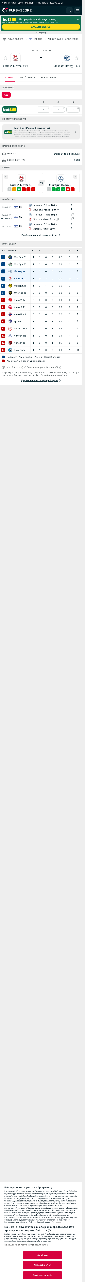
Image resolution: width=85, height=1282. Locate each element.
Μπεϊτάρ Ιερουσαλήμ (21, 292)
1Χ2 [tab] (6, 94)
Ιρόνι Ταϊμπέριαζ (21, 350)
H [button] (52, 250)
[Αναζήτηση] (69, 10)
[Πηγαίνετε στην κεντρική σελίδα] (20, 10)
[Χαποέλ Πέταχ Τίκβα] (10, 336)
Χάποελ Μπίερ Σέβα (21, 307)
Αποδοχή (42, 1255)
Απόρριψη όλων (42, 1265)
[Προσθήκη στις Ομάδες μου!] (5, 58)
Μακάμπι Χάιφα (21, 264)
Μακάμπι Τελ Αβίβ (21, 257)
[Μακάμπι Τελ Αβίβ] (10, 257)
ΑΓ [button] (33, 250)
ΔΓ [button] (69, 250)
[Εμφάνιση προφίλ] (15, 58)
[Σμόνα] (10, 321)
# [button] (2, 250)
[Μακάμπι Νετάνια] (10, 286)
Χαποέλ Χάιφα (21, 314)
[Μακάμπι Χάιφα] (10, 264)
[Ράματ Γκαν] (10, 329)
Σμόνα (17, 321)
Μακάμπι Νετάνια (21, 285)
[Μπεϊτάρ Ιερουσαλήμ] (10, 293)
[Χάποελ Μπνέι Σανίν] (10, 279)
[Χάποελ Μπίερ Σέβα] (10, 307)
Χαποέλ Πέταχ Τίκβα (21, 335)
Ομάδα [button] (12, 250)
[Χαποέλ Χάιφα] (10, 314)
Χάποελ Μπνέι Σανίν (15, 66)
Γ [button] (60, 250)
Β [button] (77, 250)
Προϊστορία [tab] (27, 77)
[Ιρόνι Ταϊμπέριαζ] (10, 350)
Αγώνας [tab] (10, 77)
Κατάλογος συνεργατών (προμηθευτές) (26, 1244)
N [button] (39, 250)
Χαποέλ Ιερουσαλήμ (21, 342)
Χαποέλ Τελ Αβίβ (21, 300)
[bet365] (9, 109)
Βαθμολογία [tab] (49, 77)
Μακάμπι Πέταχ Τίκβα (66, 66)
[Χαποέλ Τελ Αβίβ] (10, 300)
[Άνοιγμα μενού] (77, 10)
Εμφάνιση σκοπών (43, 1275)
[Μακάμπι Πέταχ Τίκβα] (10, 271)
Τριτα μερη (56, 1222)
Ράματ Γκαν (20, 328)
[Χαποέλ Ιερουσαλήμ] (10, 343)
